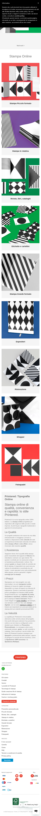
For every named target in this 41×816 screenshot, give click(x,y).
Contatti (4, 680)
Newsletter (7, 760)
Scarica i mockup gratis (9, 697)
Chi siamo (5, 677)
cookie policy (19, 16)
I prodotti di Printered (9, 686)
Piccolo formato (7, 712)
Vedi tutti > (20, 45)
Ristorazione (6, 728)
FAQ (3, 750)
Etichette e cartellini (8, 720)
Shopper (4, 731)
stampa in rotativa (26, 605)
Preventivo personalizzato (10, 709)
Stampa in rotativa (7, 717)
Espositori (5, 726)
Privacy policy (6, 756)
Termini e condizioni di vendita (12, 753)
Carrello (4, 744)
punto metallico (22, 601)
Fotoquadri (5, 734)
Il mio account (6, 742)
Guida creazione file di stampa (11, 691)
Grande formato (7, 723)
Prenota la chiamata (9, 701)
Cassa (3, 747)
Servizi (4, 683)
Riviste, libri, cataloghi (9, 714)
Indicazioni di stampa (9, 694)
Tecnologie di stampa (9, 688)
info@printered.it (6, 665)
